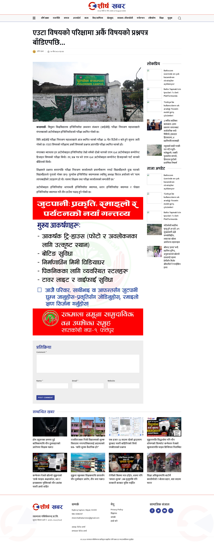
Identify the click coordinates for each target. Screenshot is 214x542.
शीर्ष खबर (45, 18)
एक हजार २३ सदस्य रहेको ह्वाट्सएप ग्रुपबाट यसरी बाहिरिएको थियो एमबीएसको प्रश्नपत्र (125, 443)
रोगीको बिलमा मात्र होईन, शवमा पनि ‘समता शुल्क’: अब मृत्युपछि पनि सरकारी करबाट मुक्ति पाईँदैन (125, 479)
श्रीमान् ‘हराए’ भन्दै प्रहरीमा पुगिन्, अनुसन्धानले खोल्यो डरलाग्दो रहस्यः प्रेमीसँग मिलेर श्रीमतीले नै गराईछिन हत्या (172, 257)
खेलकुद (110, 18)
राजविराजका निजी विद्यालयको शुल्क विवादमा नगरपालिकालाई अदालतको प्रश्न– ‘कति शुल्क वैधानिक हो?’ (88, 443)
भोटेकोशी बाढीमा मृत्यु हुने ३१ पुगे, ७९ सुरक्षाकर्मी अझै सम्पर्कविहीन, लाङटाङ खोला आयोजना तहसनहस (172, 234)
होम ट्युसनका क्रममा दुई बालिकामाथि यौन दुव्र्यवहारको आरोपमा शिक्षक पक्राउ (46, 443)
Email (75, 381)
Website (111, 381)
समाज (66, 18)
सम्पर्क (113, 517)
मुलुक (170, 18)
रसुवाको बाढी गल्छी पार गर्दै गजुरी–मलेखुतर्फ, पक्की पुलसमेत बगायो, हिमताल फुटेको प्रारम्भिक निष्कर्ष (172, 154)
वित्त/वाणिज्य (97, 18)
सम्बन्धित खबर (43, 412)
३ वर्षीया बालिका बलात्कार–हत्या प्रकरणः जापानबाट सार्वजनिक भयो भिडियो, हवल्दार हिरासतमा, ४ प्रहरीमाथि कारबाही (171, 131)
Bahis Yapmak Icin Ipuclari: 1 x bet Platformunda (172, 92)
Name (39, 381)
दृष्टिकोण (151, 18)
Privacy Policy (117, 509)
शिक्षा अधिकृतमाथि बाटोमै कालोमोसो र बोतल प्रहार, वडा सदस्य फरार (164, 479)
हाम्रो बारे (114, 521)
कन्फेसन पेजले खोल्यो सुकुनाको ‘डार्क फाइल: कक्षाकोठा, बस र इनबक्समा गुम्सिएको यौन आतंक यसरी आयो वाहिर (47, 481)
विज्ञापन (114, 513)
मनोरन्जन (141, 18)
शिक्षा (161, 18)
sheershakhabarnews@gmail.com (85, 518)
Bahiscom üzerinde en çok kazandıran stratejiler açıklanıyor (171, 77)
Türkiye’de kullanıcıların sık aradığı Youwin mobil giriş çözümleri (171, 109)
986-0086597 (77, 514)
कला (86, 18)
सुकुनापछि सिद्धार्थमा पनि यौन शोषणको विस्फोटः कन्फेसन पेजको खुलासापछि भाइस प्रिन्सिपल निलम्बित (164, 443)
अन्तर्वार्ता (76, 18)
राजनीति (56, 18)
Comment (41, 352)
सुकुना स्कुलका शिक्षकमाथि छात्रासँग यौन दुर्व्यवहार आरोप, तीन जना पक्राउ (88, 477)
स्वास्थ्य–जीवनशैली (125, 18)
